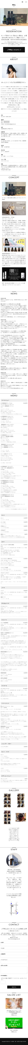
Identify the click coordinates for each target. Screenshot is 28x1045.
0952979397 (7, 121)
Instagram (22, 2)
